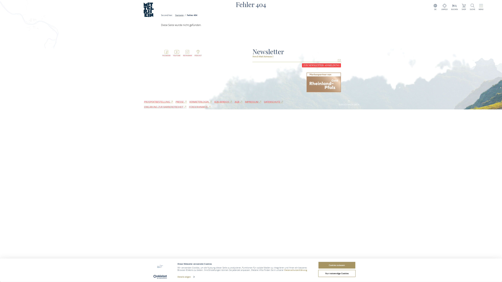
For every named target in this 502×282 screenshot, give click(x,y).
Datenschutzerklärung (295, 270)
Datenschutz (272, 101)
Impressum (252, 101)
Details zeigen (184, 276)
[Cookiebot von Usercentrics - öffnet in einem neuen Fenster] (160, 277)
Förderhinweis (198, 106)
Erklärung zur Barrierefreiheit (164, 106)
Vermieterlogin (199, 101)
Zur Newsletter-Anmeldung (321, 65)
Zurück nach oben (349, 104)
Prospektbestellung (157, 101)
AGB (237, 101)
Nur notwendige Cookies (337, 273)
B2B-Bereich (222, 101)
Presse (180, 101)
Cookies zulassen (337, 265)
